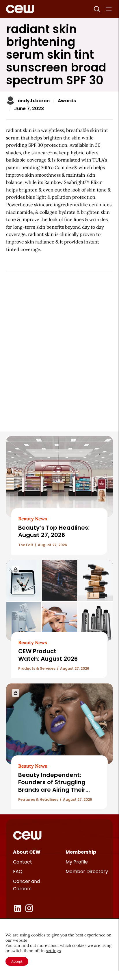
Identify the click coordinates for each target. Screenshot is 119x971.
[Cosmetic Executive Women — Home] (20, 9)
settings (53, 950)
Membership (81, 852)
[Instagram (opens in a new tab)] (29, 908)
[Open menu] (109, 9)
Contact (22, 862)
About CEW (26, 852)
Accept (17, 961)
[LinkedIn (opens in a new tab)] (17, 908)
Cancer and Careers (26, 885)
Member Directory (87, 871)
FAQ (18, 871)
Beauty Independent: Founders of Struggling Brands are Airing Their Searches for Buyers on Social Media (52, 790)
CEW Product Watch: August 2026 (48, 654)
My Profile (77, 862)
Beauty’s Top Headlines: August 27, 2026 (54, 531)
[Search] (96, 9)
